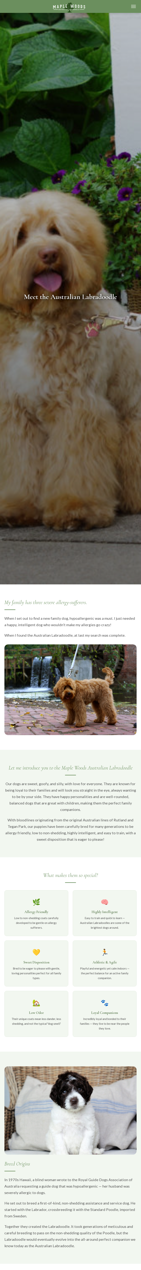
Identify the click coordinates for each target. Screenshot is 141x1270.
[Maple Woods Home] (69, 7)
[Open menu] (133, 6)
